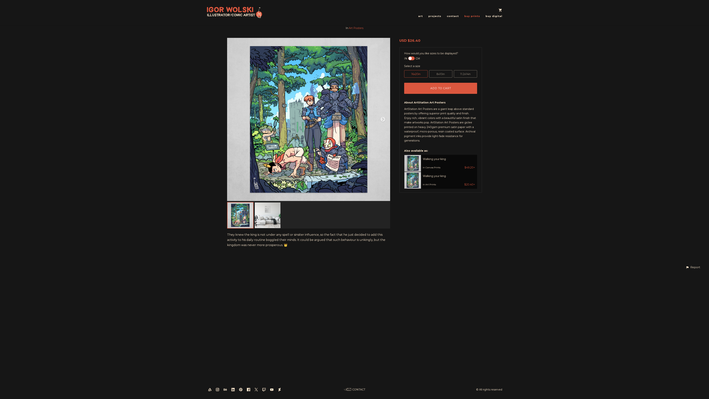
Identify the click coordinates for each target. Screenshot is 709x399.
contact (453, 16)
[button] (693, 267)
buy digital (494, 16)
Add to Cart (440, 88)
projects (434, 16)
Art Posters (356, 28)
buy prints (472, 16)
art (420, 16)
